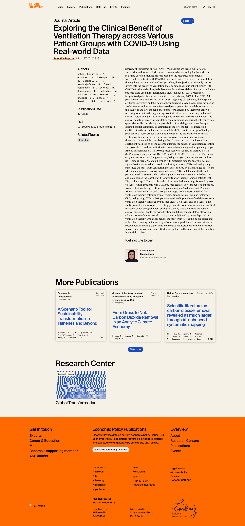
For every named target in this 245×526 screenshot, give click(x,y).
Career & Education (44, 441)
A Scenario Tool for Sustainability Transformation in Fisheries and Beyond (77, 316)
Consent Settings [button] (180, 480)
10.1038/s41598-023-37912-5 (96, 126)
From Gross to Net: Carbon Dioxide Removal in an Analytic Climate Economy (135, 320)
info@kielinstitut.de (144, 484)
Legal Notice (177, 468)
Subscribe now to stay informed (110, 449)
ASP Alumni (38, 456)
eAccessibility (178, 472)
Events (175, 451)
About (175, 435)
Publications (180, 446)
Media (34, 446)
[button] (60, 7)
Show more (135, 349)
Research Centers (184, 441)
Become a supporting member (53, 451)
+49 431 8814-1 (142, 481)
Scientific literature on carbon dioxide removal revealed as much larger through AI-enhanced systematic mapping (189, 315)
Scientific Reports (64, 58)
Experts (35, 435)
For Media (139, 471)
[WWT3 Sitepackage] (40, 5)
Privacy (174, 476)
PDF (102, 338)
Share (186, 20)
